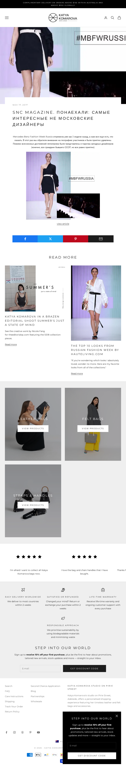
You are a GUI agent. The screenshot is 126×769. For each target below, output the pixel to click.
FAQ (7, 691)
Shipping (10, 701)
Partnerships (37, 696)
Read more (11, 344)
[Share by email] (100, 238)
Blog (33, 691)
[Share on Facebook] (25, 238)
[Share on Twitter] (50, 238)
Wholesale (36, 701)
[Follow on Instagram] (14, 732)
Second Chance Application (45, 686)
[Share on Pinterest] (75, 238)
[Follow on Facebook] (6, 732)
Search (8, 686)
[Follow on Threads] (22, 732)
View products (33, 428)
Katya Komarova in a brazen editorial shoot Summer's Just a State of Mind (35, 320)
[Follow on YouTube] (38, 732)
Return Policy (12, 711)
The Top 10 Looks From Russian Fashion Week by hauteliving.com (95, 350)
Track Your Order (14, 706)
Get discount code (84, 668)
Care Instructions (14, 696)
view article (63, 223)
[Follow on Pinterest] (30, 732)
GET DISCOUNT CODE (92, 755)
